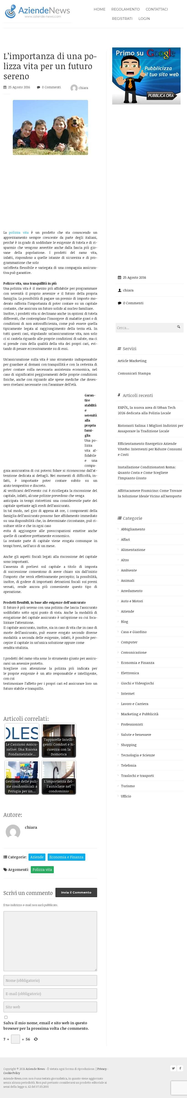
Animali (127, 580)
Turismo (128, 786)
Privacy (101, 1069)
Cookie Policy (11, 1073)
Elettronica (130, 673)
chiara (83, 88)
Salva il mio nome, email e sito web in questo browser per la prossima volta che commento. (46, 1025)
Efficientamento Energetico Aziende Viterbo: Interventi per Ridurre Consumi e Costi (150, 449)
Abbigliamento (133, 529)
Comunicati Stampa (134, 373)
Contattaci (157, 9)
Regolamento (125, 9)
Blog (124, 621)
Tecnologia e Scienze (138, 755)
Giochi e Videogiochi (137, 683)
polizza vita (20, 232)
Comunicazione (134, 652)
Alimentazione (133, 549)
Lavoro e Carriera (134, 703)
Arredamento (132, 590)
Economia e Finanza (66, 857)
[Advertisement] (50, 192)
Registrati (122, 18)
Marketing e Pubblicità (139, 714)
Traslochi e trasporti (137, 775)
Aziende (37, 857)
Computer (129, 642)
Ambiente (129, 570)
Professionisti (132, 724)
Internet (128, 693)
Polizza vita (42, 869)
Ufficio (126, 796)
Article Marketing (132, 360)
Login (144, 18)
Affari (125, 539)
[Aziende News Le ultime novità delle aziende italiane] (37, 11)
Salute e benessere (136, 734)
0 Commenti (51, 87)
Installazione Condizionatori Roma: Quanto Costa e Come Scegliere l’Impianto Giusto (147, 472)
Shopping (129, 744)
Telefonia (128, 765)
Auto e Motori (132, 601)
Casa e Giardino (134, 631)
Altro (125, 560)
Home (99, 9)
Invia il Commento (76, 892)
